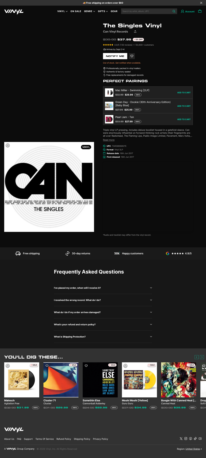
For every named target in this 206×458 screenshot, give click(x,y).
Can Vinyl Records (115, 31)
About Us (9, 439)
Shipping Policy (82, 439)
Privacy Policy (100, 439)
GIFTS (101, 11)
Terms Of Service (44, 439)
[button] (197, 357)
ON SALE (75, 11)
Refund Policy (63, 439)
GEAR (114, 11)
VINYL (61, 11)
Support (28, 439)
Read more (108, 139)
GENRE (88, 11)
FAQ (19, 439)
